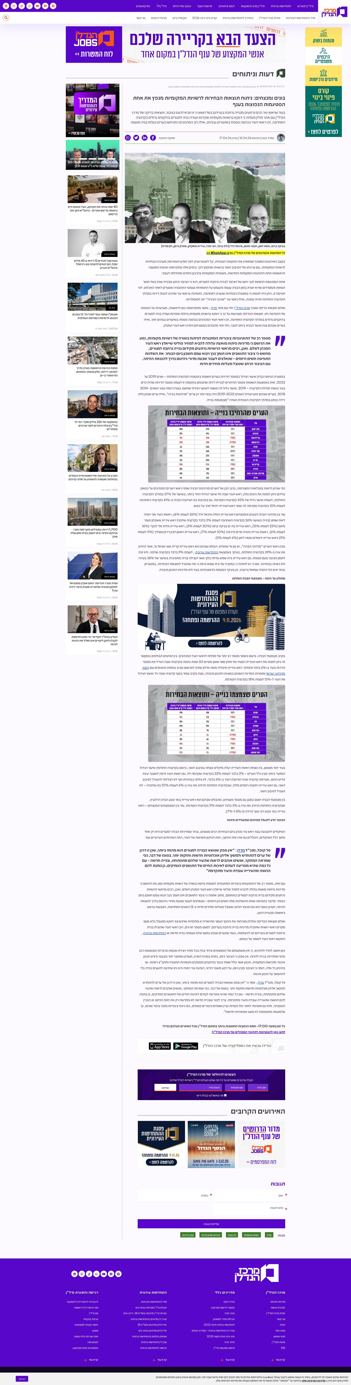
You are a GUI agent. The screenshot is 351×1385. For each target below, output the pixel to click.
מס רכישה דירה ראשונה (86, 1307)
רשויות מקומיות (251, 1235)
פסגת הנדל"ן (278, 1342)
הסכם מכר (92, 1342)
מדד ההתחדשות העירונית (300, 18)
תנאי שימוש (279, 1336)
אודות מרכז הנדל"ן (269, 18)
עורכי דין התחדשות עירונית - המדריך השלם (213, 1330)
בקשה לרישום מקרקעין (223, 1307)
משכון (95, 1330)
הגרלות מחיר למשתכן (224, 1319)
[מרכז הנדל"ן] (334, 12)
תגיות (282, 1324)
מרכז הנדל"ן (242, 308)
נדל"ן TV (161, 6)
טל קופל (232, 1235)
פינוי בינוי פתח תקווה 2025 (221, 1336)
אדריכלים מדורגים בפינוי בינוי (152, 1330)
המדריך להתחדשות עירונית (237, 18)
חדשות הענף (204, 6)
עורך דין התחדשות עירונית (154, 1342)
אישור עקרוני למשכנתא (86, 1324)
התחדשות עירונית (281, 6)
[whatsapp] (128, 138)
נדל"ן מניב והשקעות (253, 6)
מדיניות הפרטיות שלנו (313, 1380)
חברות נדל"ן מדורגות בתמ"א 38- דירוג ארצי (145, 1313)
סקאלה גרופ (179, 18)
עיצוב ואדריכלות (182, 6)
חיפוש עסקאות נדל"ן (224, 1348)
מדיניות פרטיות (277, 1301)
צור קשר (141, 18)
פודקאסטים (143, 6)
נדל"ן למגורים (305, 6)
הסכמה (22, 1378)
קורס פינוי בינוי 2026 (204, 18)
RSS (283, 1348)
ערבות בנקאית (90, 1319)
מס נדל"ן (93, 1313)
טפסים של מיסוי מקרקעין (85, 1348)
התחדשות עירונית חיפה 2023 (219, 1324)
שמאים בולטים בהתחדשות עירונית (149, 1336)
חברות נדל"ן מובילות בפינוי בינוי (151, 1307)
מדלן (214, 308)
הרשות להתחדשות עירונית (153, 1348)
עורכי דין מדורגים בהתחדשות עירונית (149, 1319)
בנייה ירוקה (229, 1301)
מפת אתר (280, 1330)
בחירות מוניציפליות (210, 1235)
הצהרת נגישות (278, 1307)
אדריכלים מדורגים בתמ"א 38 (152, 1324)
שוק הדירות (188, 1235)
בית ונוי (112, 307)
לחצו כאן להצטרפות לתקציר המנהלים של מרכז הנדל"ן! (248, 1032)
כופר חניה (230, 1313)
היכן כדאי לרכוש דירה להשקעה (82, 1301)
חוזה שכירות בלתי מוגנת (86, 1336)
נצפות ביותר (109, 200)
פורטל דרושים (159, 18)
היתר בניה (229, 1342)
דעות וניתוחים (227, 6)
